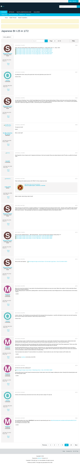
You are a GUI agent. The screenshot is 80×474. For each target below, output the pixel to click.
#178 (76, 365)
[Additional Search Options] (76, 6)
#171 (76, 178)
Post (8, 64)
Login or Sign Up (72, 1)
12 (66, 445)
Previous (44, 445)
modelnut (23, 357)
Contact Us (69, 451)
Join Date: (5, 59)
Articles (11, 12)
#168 (76, 97)
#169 (76, 124)
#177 (76, 338)
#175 (76, 286)
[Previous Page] (63, 41)
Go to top (75, 451)
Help (64, 451)
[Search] (78, 6)
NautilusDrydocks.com (24, 12)
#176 (76, 312)
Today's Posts (4, 14)
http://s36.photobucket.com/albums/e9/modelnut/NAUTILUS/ (63, 420)
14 (71, 445)
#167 (76, 72)
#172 (76, 205)
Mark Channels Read (13, 14)
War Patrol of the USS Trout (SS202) (32, 184)
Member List (22, 14)
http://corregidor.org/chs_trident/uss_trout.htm (35, 185)
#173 (76, 232)
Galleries (37, 12)
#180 (76, 418)
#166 (76, 45)
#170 (76, 152)
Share (8, 63)
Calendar (28, 14)
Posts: (4, 61)
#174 (76, 259)
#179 (76, 392)
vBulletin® (40, 458)
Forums (3, 12)
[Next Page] (65, 41)
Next (76, 445)
